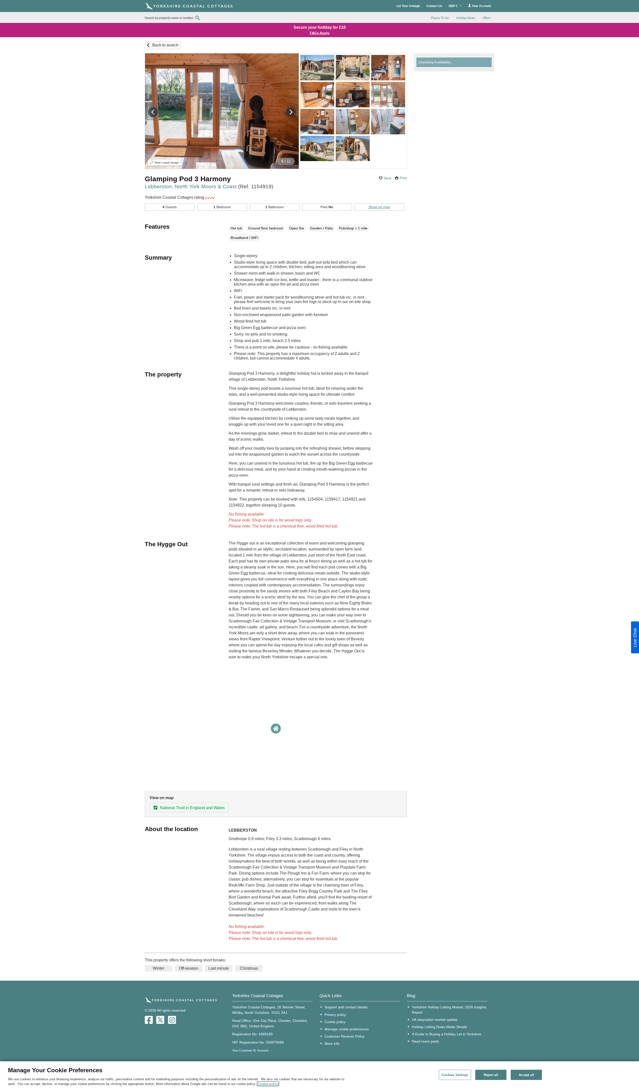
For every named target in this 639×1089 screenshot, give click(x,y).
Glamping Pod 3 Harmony (188, 179)
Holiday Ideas (465, 18)
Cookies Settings (455, 1075)
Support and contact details (346, 1007)
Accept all (526, 1075)
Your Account (481, 6)
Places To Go (440, 18)
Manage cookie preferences (346, 1029)
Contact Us (434, 6)
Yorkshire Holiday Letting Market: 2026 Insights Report (449, 1009)
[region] (319, 1075)
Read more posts (425, 1041)
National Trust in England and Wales (192, 808)
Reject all (491, 1075)
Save (387, 178)
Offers (486, 18)
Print (403, 178)
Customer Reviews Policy (344, 1036)
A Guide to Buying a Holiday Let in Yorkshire (446, 1034)
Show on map (379, 207)
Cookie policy (334, 1022)
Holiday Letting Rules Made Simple (439, 1027)
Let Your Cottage (408, 6)
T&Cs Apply (319, 33)
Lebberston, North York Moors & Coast (209, 186)
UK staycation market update (435, 1020)
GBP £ (453, 6)
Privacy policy (335, 1015)
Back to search (165, 45)
